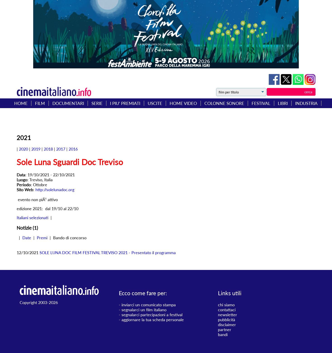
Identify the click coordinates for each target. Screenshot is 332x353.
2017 (60, 148)
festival (261, 103)
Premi (42, 237)
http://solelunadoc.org (54, 189)
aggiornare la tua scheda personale (153, 319)
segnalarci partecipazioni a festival (152, 314)
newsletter (227, 314)
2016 (73, 148)
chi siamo (226, 304)
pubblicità (226, 319)
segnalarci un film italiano (144, 309)
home (21, 103)
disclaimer (227, 324)
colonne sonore (224, 103)
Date (26, 237)
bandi (223, 334)
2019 (35, 148)
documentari (68, 103)
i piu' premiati (125, 103)
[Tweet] (287, 83)
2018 (48, 148)
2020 (23, 148)
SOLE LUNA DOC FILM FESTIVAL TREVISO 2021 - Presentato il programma (108, 252)
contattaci (227, 309)
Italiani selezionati (32, 217)
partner (224, 329)
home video (183, 103)
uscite (155, 103)
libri (283, 103)
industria (306, 103)
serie (97, 103)
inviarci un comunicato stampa (149, 304)
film (40, 103)
